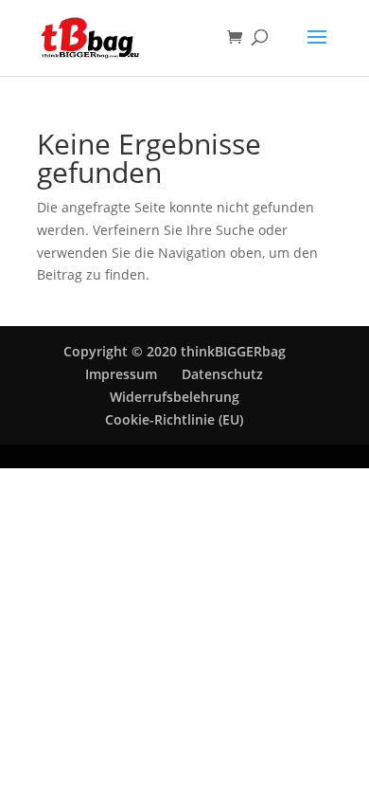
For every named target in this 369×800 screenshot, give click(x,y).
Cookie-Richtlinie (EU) (174, 419)
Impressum (121, 374)
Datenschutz (222, 374)
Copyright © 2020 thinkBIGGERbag (174, 351)
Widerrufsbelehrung (174, 397)
